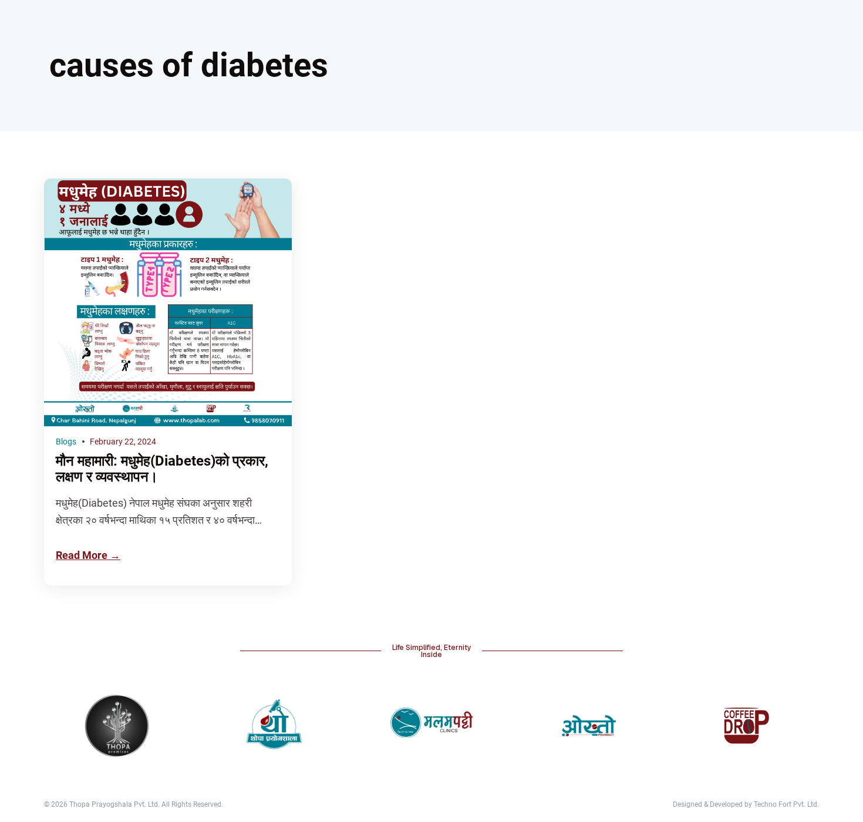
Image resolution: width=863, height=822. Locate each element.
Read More (81, 555)
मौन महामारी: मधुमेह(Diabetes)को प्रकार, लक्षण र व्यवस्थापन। (162, 469)
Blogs (66, 441)
